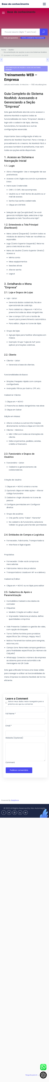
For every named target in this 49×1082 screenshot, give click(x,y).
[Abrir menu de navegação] (44, 4)
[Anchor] (44, 100)
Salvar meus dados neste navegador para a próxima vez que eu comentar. (26, 702)
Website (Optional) (14, 738)
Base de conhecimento (15, 4)
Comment (10, 762)
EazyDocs (15, 800)
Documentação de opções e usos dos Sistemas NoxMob (23, 69)
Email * (8, 725)
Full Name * (10, 713)
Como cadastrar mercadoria (33, 38)
